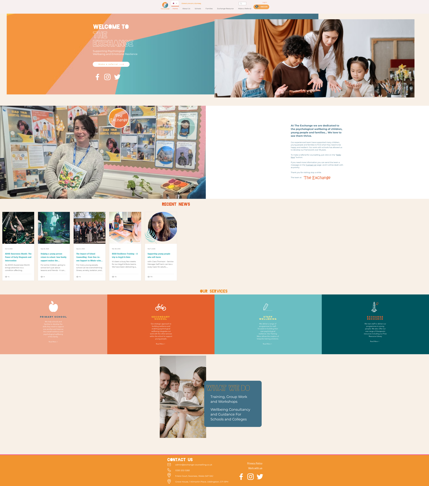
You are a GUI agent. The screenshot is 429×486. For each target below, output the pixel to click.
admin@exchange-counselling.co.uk (193, 465)
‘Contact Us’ (311, 165)
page (319, 165)
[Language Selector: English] (175, 3)
